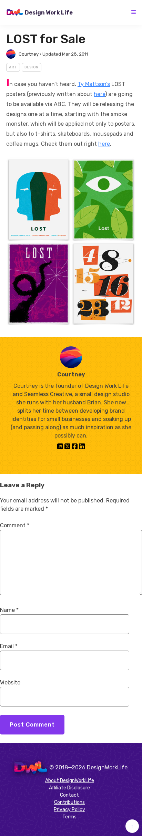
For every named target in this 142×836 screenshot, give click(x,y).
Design (31, 67)
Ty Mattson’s (94, 84)
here (99, 94)
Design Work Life (49, 12)
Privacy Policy (69, 810)
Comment (14, 525)
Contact (69, 795)
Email (9, 646)
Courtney (29, 54)
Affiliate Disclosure (69, 788)
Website (10, 682)
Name (9, 610)
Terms (69, 817)
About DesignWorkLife (69, 781)
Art (13, 67)
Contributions (69, 802)
